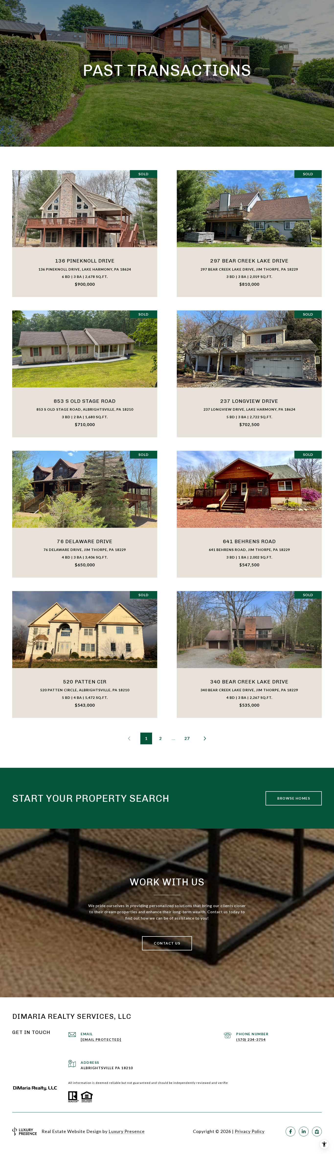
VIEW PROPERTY (84, 233)
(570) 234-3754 (251, 1039)
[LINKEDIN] (304, 1131)
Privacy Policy (250, 1131)
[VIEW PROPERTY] (84, 229)
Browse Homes (293, 798)
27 (187, 738)
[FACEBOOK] (290, 1131)
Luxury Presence (127, 1131)
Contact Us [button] (167, 943)
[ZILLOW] (317, 1131)
